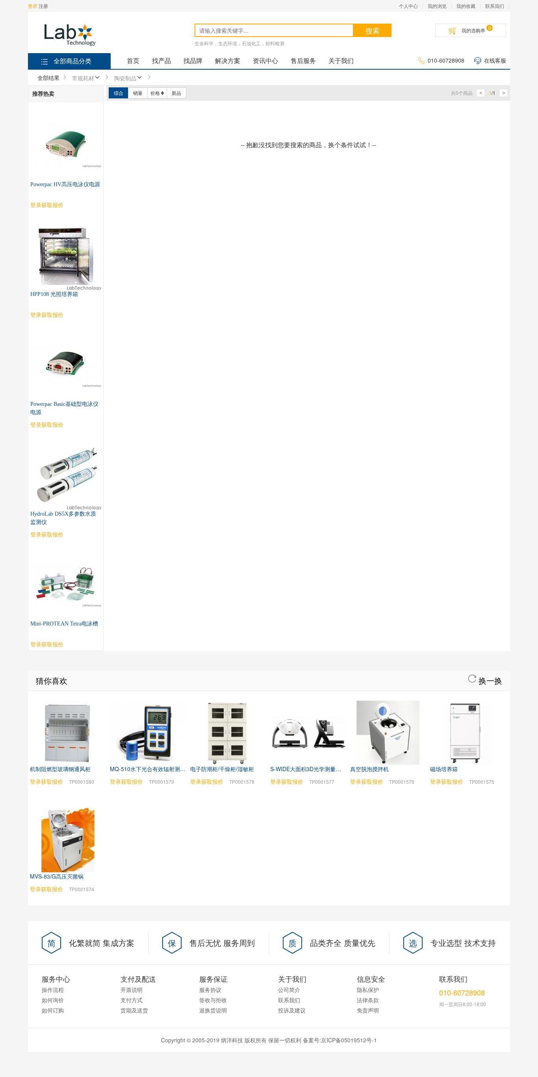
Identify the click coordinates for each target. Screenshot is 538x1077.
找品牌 (193, 60)
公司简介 (289, 990)
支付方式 (132, 1000)
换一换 (489, 680)
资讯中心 (265, 60)
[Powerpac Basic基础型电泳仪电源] (65, 333)
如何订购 (53, 1010)
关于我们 (341, 60)
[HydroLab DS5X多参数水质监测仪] (65, 443)
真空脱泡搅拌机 (369, 769)
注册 (43, 5)
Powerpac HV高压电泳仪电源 (65, 184)
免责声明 (368, 1010)
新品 (176, 92)
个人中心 (408, 5)
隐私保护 (368, 990)
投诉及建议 (292, 1010)
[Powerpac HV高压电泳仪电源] (65, 113)
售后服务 (303, 60)
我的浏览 (437, 5)
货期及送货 (134, 1010)
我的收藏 (465, 5)
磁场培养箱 (444, 769)
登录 (32, 5)
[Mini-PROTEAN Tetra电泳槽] (65, 553)
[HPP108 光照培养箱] (65, 223)
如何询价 (53, 1000)
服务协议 (210, 990)
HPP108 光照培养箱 (54, 294)
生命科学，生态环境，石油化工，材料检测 (239, 43)
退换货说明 (213, 1010)
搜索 (372, 30)
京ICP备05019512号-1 (349, 1040)
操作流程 (53, 990)
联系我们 (494, 5)
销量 (138, 92)
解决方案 (227, 60)
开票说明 (132, 990)
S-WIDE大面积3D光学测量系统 (308, 769)
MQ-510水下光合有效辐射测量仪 (150, 769)
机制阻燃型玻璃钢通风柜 (60, 769)
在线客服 (495, 60)
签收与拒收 (213, 1000)
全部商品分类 (72, 60)
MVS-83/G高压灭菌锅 (56, 876)
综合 (118, 92)
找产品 (161, 60)
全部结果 (48, 77)
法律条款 (368, 1000)
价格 (155, 92)
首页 (133, 60)
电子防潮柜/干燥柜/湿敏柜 (222, 769)
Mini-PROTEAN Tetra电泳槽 (64, 624)
